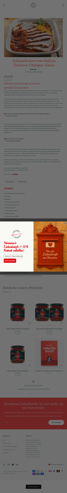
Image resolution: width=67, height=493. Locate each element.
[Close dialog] (65, 223)
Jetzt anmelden (10, 261)
